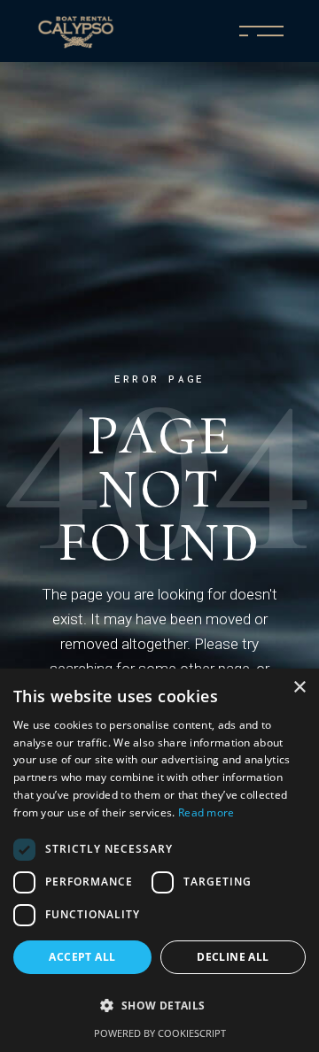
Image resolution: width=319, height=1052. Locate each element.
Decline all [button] (232, 956)
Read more (206, 812)
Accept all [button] (82, 956)
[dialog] (159, 860)
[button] (159, 1006)
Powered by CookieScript (160, 1033)
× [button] (299, 687)
